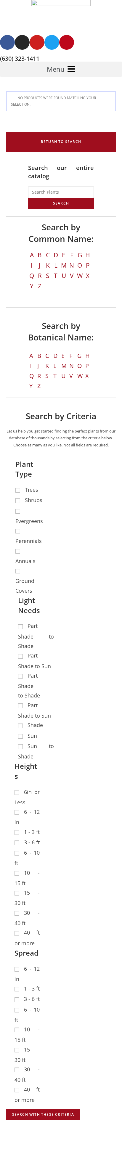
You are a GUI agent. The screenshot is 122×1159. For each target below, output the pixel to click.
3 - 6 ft (32, 842)
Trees (31, 489)
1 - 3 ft (32, 831)
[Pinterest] (66, 42)
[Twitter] (51, 42)
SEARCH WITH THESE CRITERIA (43, 1114)
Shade (35, 725)
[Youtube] (37, 42)
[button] (61, 142)
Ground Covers (24, 585)
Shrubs (33, 500)
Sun (32, 735)
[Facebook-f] (7, 42)
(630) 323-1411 (19, 58)
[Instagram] (22, 42)
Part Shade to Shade (36, 636)
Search (61, 203)
